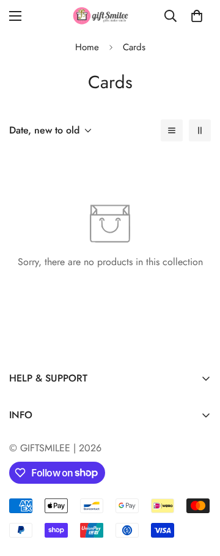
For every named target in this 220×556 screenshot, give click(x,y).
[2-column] (200, 130)
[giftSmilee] (110, 15)
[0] (197, 16)
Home (87, 47)
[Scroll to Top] (198, 491)
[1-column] (172, 130)
